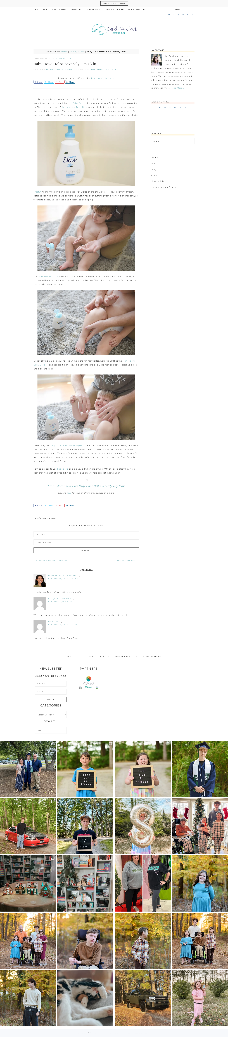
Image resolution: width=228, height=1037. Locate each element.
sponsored (110, 70)
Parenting (67, 70)
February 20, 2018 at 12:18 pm (63, 579)
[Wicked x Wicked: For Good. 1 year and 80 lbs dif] (143, 883)
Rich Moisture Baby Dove (74, 107)
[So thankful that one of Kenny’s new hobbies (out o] (143, 998)
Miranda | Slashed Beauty (62, 576)
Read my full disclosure (102, 78)
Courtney (53, 622)
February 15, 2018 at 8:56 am (62, 602)
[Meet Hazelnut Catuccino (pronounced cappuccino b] (85, 998)
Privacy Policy (158, 181)
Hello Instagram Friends (163, 187)
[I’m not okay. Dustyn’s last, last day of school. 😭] (85, 826)
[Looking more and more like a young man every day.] (85, 941)
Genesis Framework (123, 1033)
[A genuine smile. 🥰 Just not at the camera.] (143, 941)
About (154, 163)
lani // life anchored (59, 599)
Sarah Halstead (114, 29)
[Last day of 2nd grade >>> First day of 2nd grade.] (143, 769)
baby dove (62, 469)
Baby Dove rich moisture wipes (66, 445)
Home (64, 51)
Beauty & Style (77, 51)
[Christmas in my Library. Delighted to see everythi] (85, 883)
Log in (147, 1033)
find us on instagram (114, 3)
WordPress (138, 1033)
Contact (155, 175)
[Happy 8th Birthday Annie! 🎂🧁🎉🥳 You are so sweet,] (143, 826)
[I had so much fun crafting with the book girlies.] (28, 883)
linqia (100, 70)
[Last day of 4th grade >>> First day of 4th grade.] (85, 769)
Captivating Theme (103, 1033)
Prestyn (37, 192)
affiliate (91, 70)
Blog (153, 169)
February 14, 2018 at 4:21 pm (63, 625)
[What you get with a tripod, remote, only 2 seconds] (28, 941)
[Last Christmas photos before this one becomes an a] (28, 998)
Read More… (177, 88)
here (69, 493)
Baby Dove (78, 103)
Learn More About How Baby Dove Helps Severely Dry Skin (86, 486)
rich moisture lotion (48, 276)
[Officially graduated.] (28, 769)
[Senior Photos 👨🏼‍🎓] (28, 826)
